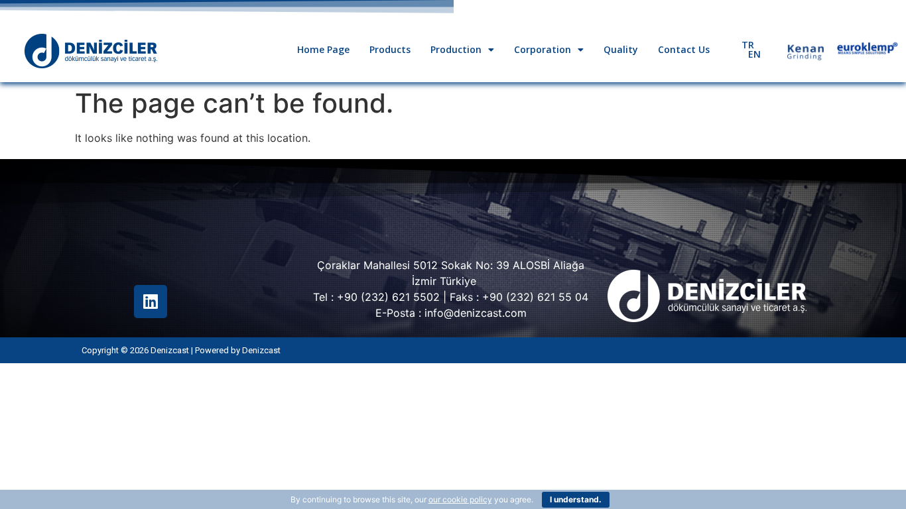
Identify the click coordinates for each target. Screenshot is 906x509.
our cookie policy (460, 499)
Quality (621, 49)
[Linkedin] (150, 301)
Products (390, 49)
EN (754, 54)
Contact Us (684, 49)
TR (748, 45)
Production (456, 49)
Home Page (323, 49)
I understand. (576, 499)
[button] (462, 49)
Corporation (542, 49)
